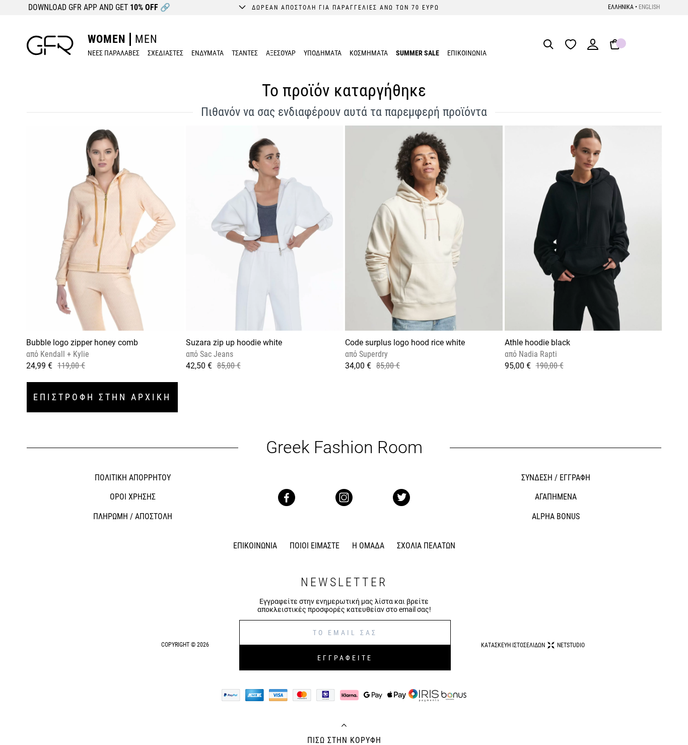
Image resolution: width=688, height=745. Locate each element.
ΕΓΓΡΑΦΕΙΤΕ (345, 658)
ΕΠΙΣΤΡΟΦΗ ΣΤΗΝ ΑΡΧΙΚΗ (102, 397)
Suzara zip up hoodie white (234, 342)
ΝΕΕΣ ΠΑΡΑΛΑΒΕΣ (114, 53)
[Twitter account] (401, 497)
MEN (146, 39)
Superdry (372, 354)
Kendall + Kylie (63, 354)
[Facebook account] (286, 497)
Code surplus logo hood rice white (405, 342)
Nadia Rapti (537, 354)
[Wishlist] (573, 45)
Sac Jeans (215, 354)
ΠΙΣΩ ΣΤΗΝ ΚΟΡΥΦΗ (344, 740)
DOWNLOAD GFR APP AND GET (99, 7)
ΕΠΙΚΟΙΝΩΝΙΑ (467, 53)
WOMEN (106, 39)
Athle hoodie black (537, 342)
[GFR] (50, 45)
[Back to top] (344, 726)
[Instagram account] (344, 497)
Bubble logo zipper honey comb (82, 342)
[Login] (593, 47)
